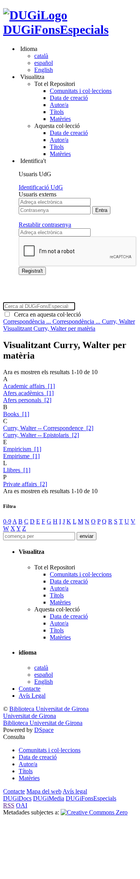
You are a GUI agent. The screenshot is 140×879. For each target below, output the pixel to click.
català (41, 56)
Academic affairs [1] (29, 386)
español (43, 63)
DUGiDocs (17, 798)
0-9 (7, 521)
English (43, 70)
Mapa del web (43, 791)
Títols (57, 112)
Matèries (60, 119)
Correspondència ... (27, 321)
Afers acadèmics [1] (28, 393)
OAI (21, 805)
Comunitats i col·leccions (81, 91)
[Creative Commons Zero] (94, 812)
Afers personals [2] (27, 400)
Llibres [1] (16, 470)
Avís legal (75, 791)
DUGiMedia (48, 798)
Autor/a (59, 105)
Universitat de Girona (29, 716)
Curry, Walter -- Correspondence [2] (48, 428)
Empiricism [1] (22, 449)
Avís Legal (32, 695)
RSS (8, 805)
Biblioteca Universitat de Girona (49, 709)
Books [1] (16, 414)
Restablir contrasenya (45, 224)
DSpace (44, 730)
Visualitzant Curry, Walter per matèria (49, 328)
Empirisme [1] (21, 456)
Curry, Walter (118, 321)
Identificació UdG (41, 187)
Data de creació (69, 98)
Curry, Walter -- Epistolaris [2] (41, 435)
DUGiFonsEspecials (55, 30)
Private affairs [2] (25, 484)
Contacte (29, 688)
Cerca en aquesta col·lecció (46, 314)
